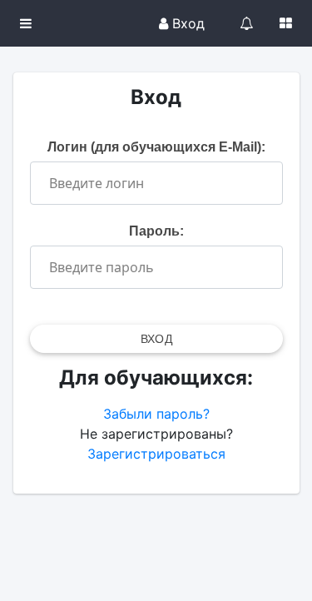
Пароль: (156, 231)
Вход (186, 23)
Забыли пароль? (156, 413)
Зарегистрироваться (156, 453)
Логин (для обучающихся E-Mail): (156, 147)
